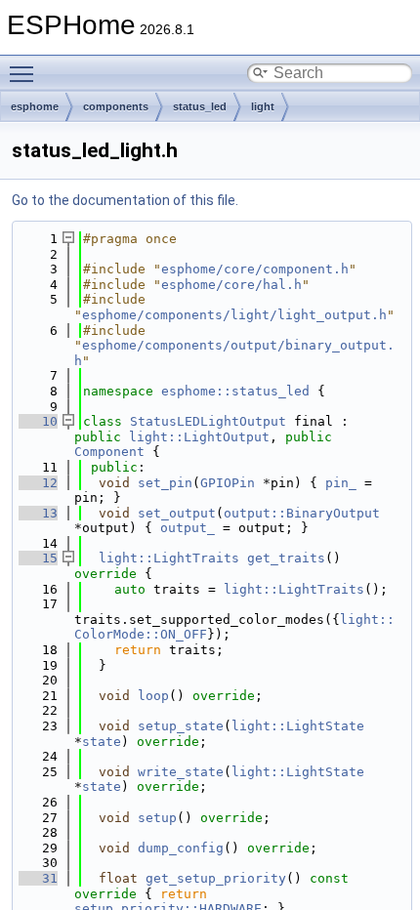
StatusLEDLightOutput (208, 421)
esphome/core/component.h (255, 269)
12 (38, 483)
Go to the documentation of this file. (125, 200)
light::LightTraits (169, 558)
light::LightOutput (199, 437)
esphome (35, 106)
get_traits (286, 558)
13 (38, 513)
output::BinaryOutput (302, 513)
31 (38, 878)
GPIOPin (227, 483)
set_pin (165, 483)
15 (38, 558)
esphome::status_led (235, 391)
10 (38, 421)
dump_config (181, 848)
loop (153, 695)
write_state (181, 772)
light (262, 106)
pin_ (341, 483)
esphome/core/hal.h (231, 284)
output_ (187, 527)
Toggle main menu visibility (25, 73)
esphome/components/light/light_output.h (234, 315)
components (115, 106)
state (101, 741)
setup (157, 817)
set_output (177, 513)
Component (109, 451)
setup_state (181, 726)
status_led (200, 106)
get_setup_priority (216, 878)
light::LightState (297, 726)
